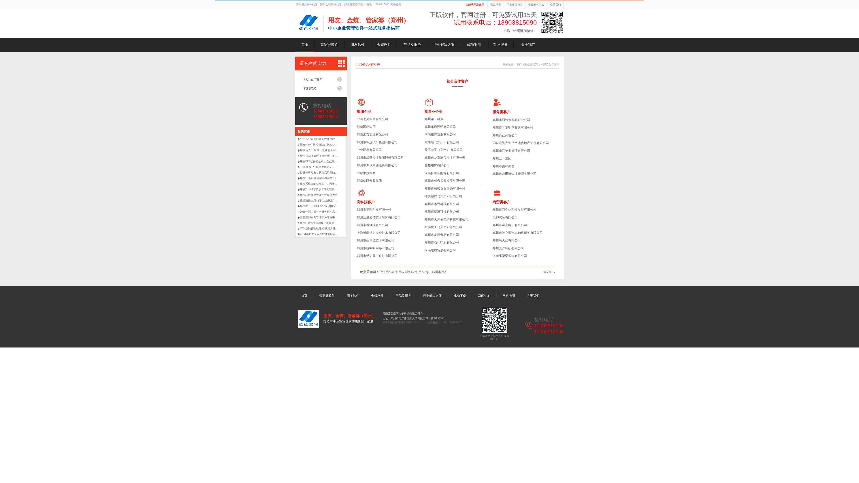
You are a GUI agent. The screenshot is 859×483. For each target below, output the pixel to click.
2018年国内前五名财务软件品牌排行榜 (323, 211)
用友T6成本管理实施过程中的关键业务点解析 (327, 155)
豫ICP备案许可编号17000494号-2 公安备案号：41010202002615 (422, 322)
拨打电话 (322, 105)
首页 (304, 45)
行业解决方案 (444, 45)
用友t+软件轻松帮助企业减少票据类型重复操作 (328, 144)
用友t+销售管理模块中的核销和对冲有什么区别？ (329, 223)
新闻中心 (484, 295)
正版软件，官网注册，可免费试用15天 (483, 14)
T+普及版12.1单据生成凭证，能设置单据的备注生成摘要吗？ (336, 167)
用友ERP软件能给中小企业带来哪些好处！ (325, 161)
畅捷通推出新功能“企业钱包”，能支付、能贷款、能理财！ (334, 200)
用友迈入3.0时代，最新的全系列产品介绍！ (326, 150)
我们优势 (310, 88)
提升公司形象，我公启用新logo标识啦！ (324, 172)
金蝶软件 (384, 45)
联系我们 (555, 4)
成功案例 (474, 45)
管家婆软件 (329, 45)
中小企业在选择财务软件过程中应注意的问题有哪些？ (332, 139)
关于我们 (528, 45)
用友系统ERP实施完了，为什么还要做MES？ (326, 183)
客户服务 (500, 45)
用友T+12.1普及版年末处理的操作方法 (322, 189)
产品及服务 (412, 45)
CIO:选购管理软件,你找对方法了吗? (321, 228)
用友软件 (358, 45)
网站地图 (495, 4)
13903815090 (325, 110)
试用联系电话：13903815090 (495, 22)
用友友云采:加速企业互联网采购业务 (322, 206)
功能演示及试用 (475, 4)
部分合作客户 (313, 79)
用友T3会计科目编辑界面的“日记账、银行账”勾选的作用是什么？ (339, 178)
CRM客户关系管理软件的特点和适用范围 (324, 234)
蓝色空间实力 (313, 63)
